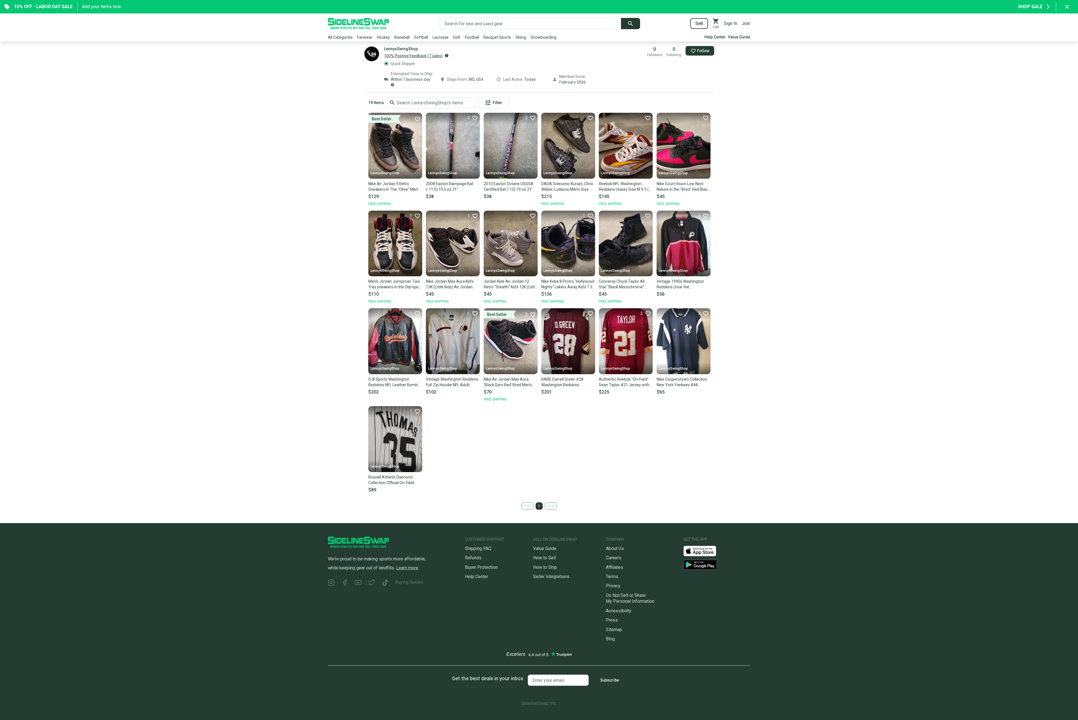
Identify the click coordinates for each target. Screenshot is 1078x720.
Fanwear (365, 37)
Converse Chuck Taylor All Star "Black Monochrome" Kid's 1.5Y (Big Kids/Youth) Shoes (622, 284)
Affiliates (614, 567)
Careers (613, 557)
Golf (456, 37)
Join (746, 23)
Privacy (613, 585)
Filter (497, 102)
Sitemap (614, 629)
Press (612, 620)
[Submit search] (630, 23)
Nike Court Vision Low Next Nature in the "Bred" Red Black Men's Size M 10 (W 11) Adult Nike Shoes (683, 186)
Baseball (402, 37)
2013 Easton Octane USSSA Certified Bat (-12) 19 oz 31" (508, 186)
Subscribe (609, 680)
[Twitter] (371, 583)
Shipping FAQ (478, 548)
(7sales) (435, 56)
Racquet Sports (497, 37)
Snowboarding (543, 37)
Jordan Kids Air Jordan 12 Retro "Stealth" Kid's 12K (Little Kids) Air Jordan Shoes (510, 284)
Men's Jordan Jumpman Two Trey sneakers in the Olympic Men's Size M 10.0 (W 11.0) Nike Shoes (394, 284)
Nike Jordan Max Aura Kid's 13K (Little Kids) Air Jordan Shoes (450, 284)
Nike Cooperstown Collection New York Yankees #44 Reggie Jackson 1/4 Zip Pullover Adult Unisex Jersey (682, 382)
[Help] (447, 55)
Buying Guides (409, 582)
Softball (421, 37)
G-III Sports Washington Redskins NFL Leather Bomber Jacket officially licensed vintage (394, 382)
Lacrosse (441, 37)
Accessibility (618, 610)
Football (472, 37)
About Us (615, 548)
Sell (699, 23)
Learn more (407, 568)
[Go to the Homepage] (358, 23)
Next (550, 506)
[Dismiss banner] (1067, 6)
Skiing (520, 37)
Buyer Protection (481, 567)
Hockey (383, 37)
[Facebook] (344, 583)
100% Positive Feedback (405, 56)
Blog (610, 638)
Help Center (715, 37)
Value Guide (739, 37)
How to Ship (545, 567)
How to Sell (544, 557)
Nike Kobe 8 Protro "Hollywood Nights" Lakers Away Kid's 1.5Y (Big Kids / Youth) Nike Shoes (568, 284)
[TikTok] (385, 583)
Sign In (730, 23)
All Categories (340, 37)
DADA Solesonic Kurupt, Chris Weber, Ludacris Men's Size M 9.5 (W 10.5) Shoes (567, 186)
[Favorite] (417, 119)
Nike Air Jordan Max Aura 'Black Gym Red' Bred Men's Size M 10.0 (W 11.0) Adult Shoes (508, 382)
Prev (527, 506)
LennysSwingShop (385, 173)
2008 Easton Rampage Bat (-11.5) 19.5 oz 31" (449, 186)
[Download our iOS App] (704, 550)
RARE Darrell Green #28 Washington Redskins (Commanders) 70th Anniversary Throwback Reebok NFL (562, 382)
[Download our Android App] (716, 565)
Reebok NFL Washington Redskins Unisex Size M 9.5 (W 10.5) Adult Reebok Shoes (625, 186)
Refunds (473, 557)
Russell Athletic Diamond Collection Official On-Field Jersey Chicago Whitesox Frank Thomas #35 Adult (391, 480)
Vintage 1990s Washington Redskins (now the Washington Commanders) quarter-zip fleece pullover (680, 284)
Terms (612, 576)
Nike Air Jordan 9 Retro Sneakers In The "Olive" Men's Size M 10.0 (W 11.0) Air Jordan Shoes (394, 186)
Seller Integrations (551, 576)
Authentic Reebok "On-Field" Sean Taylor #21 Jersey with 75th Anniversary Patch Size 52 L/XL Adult (624, 382)
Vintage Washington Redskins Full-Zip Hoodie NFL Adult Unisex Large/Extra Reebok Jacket (452, 382)
